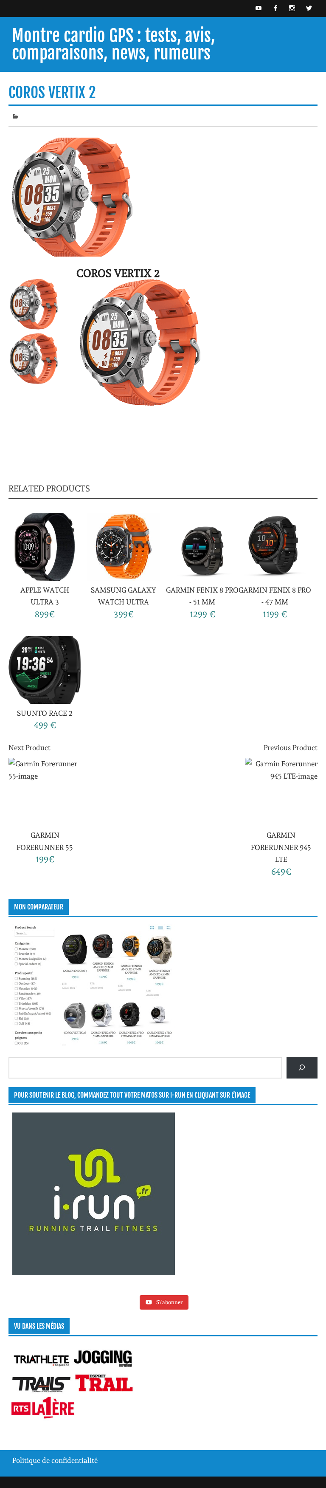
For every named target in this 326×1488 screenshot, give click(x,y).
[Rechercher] (302, 1067)
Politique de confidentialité (55, 1460)
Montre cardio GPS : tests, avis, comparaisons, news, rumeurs (113, 44)
